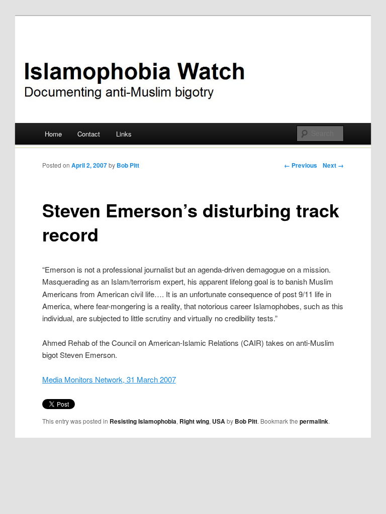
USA (218, 421)
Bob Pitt (128, 165)
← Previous (300, 165)
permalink (314, 421)
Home (53, 134)
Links (124, 134)
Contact (88, 134)
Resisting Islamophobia (143, 421)
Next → (333, 165)
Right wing (194, 421)
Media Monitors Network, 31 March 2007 (109, 379)
